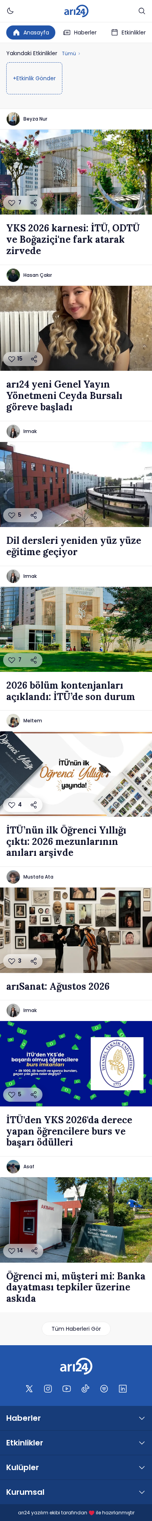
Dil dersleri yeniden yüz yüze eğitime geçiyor (73, 546)
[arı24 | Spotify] (104, 1388)
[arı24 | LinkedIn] (122, 1388)
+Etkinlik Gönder (34, 78)
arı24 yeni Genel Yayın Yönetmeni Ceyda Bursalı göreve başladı (64, 396)
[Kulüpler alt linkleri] (142, 1467)
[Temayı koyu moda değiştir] (10, 11)
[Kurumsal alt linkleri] (142, 1492)
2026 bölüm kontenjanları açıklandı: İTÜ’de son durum (70, 691)
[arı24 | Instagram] (48, 1388)
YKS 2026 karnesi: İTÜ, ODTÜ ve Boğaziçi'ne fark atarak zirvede (73, 239)
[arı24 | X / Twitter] (29, 1388)
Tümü (69, 53)
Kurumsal (25, 1492)
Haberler (85, 32)
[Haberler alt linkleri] (142, 1418)
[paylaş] (34, 202)
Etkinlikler (134, 32)
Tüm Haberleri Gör (76, 1329)
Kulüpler (22, 1467)
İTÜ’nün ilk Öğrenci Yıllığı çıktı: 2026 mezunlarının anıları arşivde (66, 842)
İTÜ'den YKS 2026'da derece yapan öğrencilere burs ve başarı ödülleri (69, 1131)
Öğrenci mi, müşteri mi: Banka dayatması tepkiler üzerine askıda (75, 1287)
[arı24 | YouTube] (66, 1388)
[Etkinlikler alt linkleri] (142, 1443)
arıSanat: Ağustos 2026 (58, 986)
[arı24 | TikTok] (85, 1388)
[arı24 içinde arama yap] (142, 11)
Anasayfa (36, 32)
